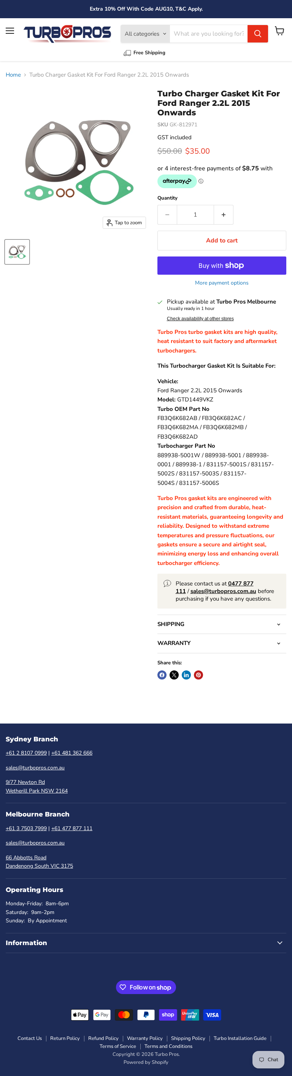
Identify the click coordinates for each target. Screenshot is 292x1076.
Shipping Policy (188, 1038)
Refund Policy (103, 1038)
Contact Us (29, 1038)
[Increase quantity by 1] (223, 215)
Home (13, 75)
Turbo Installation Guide (240, 1038)
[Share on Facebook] (162, 675)
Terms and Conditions (168, 1046)
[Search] (258, 33)
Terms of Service (118, 1046)
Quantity (167, 198)
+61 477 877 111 (71, 828)
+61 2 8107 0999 (26, 753)
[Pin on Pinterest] (198, 675)
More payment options (222, 283)
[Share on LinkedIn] (186, 675)
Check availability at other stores (200, 318)
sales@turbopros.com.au (35, 767)
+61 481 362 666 (71, 753)
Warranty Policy (145, 1038)
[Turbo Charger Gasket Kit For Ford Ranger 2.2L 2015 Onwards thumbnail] (17, 252)
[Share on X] (174, 675)
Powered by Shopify (146, 1062)
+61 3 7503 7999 (26, 828)
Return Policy (65, 1038)
